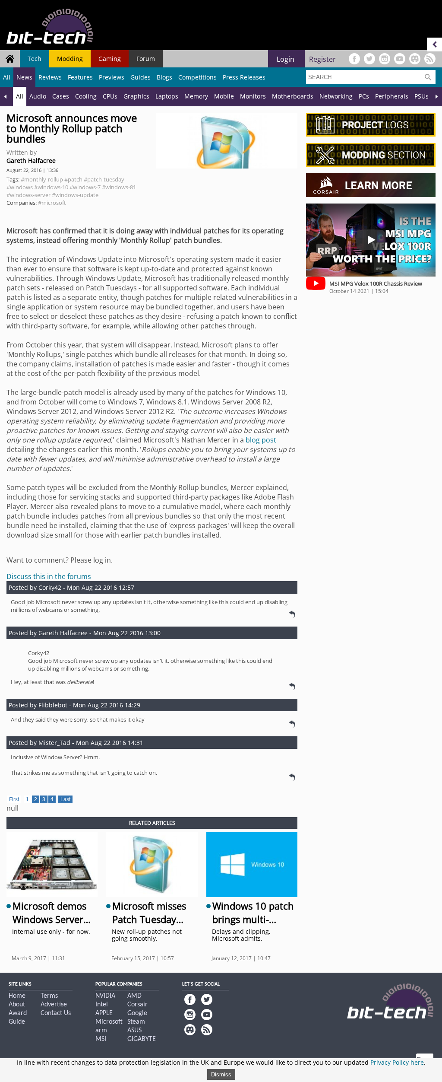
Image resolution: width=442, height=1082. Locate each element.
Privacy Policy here (397, 1062)
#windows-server (28, 195)
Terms (49, 996)
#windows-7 (85, 187)
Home (17, 996)
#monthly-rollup (42, 179)
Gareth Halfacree (31, 160)
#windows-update (75, 195)
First (14, 799)
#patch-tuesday (104, 179)
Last (65, 799)
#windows (19, 187)
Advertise (54, 1004)
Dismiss (221, 1074)
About (17, 1004)
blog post (261, 440)
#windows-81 (119, 187)
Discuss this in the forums (48, 576)
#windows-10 (51, 187)
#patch (73, 179)
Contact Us (56, 1013)
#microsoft (52, 203)
